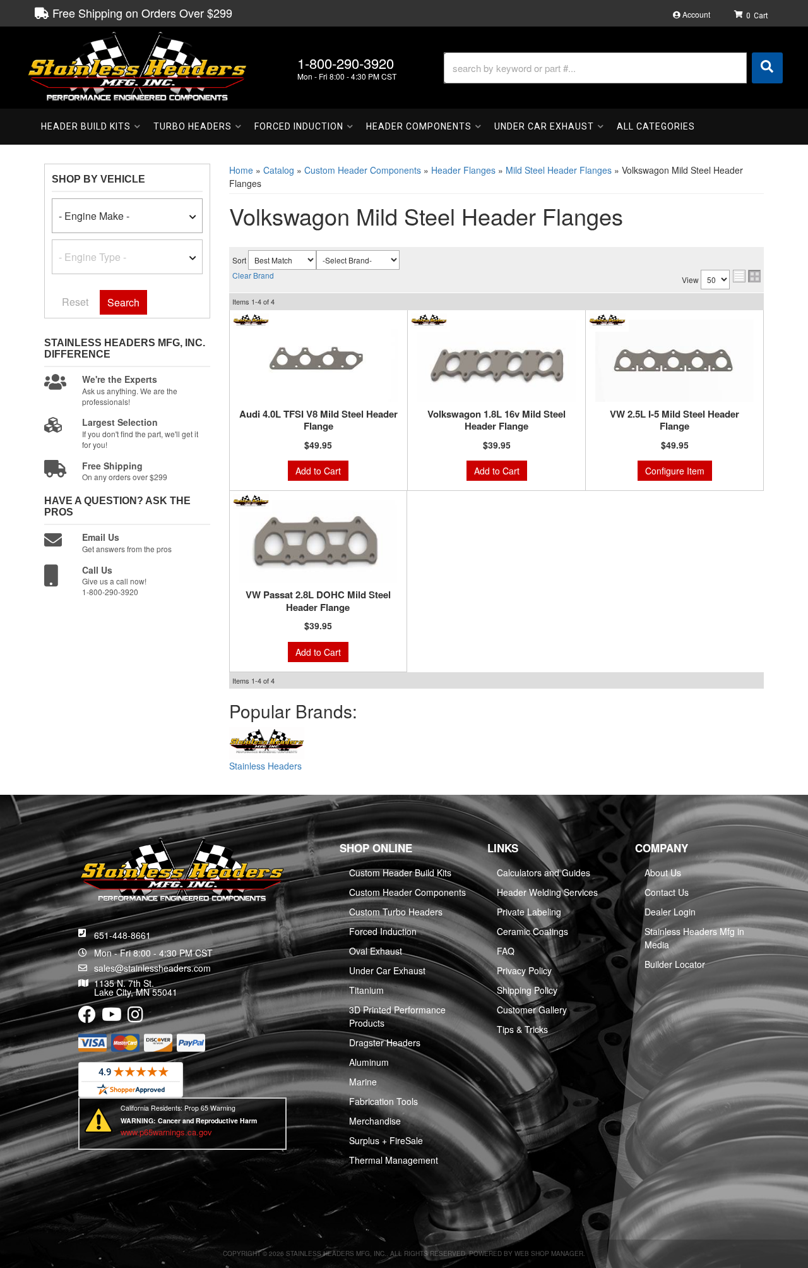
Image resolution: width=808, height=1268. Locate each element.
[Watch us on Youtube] (112, 1017)
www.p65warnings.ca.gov (166, 1132)
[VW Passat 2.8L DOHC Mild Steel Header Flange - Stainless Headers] (251, 500)
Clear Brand (253, 275)
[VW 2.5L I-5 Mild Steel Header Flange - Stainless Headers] (607, 319)
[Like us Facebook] (87, 1017)
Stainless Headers (265, 765)
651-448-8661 (122, 935)
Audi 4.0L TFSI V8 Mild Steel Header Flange (318, 420)
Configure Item (674, 470)
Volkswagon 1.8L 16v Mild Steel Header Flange (496, 420)
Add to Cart (318, 470)
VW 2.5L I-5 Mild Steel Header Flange (674, 420)
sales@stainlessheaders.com (152, 967)
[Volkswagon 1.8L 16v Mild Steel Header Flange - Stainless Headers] (429, 319)
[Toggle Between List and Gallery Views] (747, 276)
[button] (613, 67)
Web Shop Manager (548, 1253)
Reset (75, 301)
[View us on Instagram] (135, 1017)
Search (123, 302)
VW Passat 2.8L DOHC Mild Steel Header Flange (318, 601)
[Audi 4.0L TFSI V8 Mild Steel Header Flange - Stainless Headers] (251, 319)
